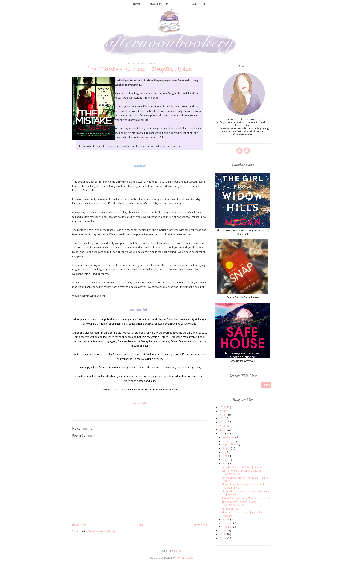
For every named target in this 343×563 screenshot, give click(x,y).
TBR (180, 4)
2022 (222, 418)
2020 (222, 425)
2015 (222, 538)
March (226, 519)
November (229, 437)
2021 (222, 422)
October (228, 441)
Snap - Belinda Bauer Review (243, 297)
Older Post (200, 525)
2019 (222, 429)
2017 (222, 530)
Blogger (178, 551)
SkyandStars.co (184, 558)
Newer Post (79, 525)
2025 (222, 407)
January (227, 526)
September (229, 444)
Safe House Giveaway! (242, 360)
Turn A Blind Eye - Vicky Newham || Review (246, 498)
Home (137, 4)
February (228, 523)
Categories (199, 4)
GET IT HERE (140, 402)
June (225, 455)
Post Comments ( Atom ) (101, 531)
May (225, 459)
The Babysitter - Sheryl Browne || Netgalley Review (241, 503)
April (225, 463)
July (225, 452)
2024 (222, 411)
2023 (222, 414)
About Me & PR (159, 4)
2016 (222, 534)
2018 (222, 433)
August (227, 448)
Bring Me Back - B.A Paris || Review (242, 467)
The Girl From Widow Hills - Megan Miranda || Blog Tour (243, 232)
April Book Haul (230, 508)
